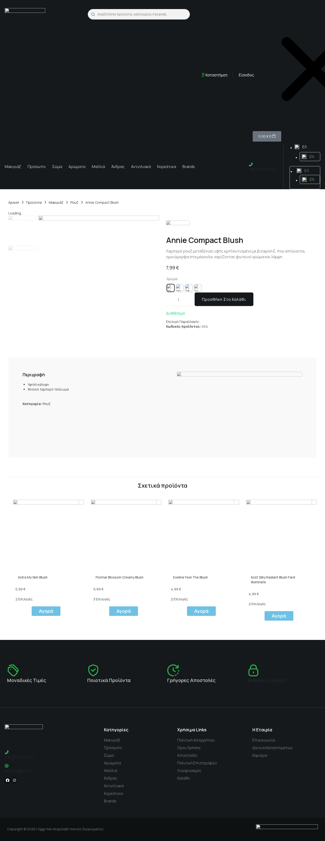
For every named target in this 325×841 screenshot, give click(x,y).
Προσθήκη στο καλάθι (224, 299)
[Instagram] (14, 780)
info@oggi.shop (19, 770)
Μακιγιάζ (56, 202)
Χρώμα (172, 279)
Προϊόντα (34, 202)
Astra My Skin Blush (33, 577)
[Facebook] (7, 780)
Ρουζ (74, 202)
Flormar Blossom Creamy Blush (119, 577)
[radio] (170, 288)
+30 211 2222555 (263, 169)
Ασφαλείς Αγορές (267, 680)
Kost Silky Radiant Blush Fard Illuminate (273, 579)
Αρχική (13, 202)
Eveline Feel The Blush (190, 577)
